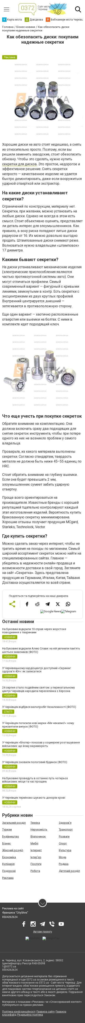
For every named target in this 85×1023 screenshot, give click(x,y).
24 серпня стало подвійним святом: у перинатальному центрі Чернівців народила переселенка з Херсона (38, 689)
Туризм (7, 829)
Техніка (35, 822)
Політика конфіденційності (19, 1011)
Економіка (9, 857)
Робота (35, 871)
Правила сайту (45, 1011)
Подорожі (9, 871)
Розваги (64, 836)
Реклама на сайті (13, 908)
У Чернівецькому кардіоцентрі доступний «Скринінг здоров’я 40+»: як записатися (36, 669)
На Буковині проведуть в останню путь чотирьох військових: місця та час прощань (35, 780)
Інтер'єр (36, 857)
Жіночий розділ (12, 850)
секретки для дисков (19, 164)
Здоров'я (65, 822)
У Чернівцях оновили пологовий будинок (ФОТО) (34, 762)
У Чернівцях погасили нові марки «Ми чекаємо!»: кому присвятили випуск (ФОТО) (38, 724)
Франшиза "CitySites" (15, 912)
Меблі (34, 843)
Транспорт (66, 829)
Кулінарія (8, 864)
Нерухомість (39, 829)
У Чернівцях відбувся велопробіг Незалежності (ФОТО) (39, 707)
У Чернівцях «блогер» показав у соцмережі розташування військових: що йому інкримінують (41, 744)
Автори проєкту (42, 931)
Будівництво (10, 836)
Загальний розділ (14, 822)
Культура (65, 850)
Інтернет (36, 850)
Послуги (36, 864)
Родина (63, 864)
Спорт (63, 843)
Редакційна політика (30, 1014)
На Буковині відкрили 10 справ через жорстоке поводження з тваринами (34, 630)
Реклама (8, 878)
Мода (62, 857)
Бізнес (6, 843)
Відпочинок (38, 836)
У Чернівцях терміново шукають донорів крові (33, 797)
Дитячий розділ (69, 871)
